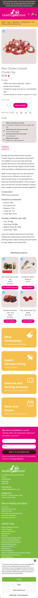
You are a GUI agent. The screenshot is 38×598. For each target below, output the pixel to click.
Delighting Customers (9, 509)
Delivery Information (8, 531)
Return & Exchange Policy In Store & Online (16, 553)
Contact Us (5, 507)
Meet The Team (7, 511)
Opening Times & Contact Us (11, 555)
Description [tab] (5, 146)
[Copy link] (30, 113)
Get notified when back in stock (11, 287)
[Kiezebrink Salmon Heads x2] (28, 265)
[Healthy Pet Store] (14, 13)
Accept (19, 579)
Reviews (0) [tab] (5, 150)
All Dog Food (25, 22)
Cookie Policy (13, 595)
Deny (19, 585)
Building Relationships (9, 544)
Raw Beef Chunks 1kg (27, 310)
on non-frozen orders (17, 130)
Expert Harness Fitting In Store (12, 538)
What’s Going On (7, 557)
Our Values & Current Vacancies (12, 513)
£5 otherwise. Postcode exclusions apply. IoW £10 (20, 125)
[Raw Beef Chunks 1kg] (28, 298)
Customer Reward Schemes (10, 540)
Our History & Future (8, 517)
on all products (16, 135)
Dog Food (15, 22)
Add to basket (20, 105)
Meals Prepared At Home (10, 527)
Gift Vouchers (6, 533)
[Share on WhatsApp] (21, 113)
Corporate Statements (9, 515)
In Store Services (7, 529)
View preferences (19, 590)
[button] (35, 561)
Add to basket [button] (28, 287)
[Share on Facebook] (17, 113)
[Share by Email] (26, 113)
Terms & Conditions (8, 546)
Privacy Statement (23, 595)
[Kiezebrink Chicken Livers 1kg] (10, 298)
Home (3, 22)
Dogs (9, 22)
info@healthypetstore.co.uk (11, 489)
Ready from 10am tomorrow (15, 139)
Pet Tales (4, 536)
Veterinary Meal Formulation (11, 542)
